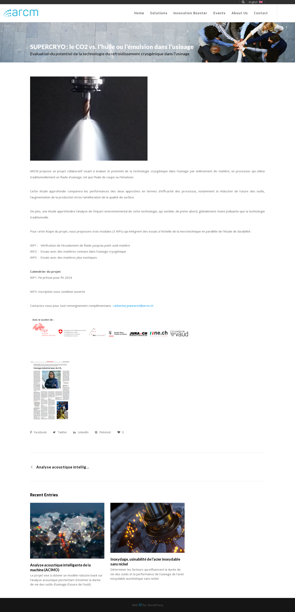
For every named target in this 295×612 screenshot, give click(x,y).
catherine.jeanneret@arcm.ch (133, 306)
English (253, 2)
